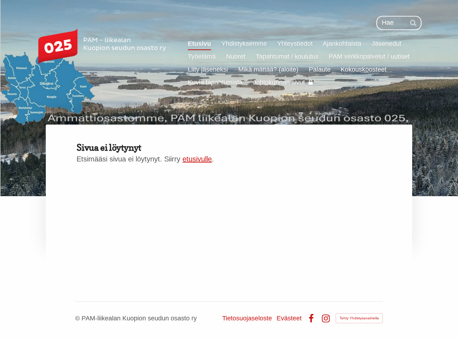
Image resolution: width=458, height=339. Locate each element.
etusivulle (197, 159)
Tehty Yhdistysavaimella (359, 318)
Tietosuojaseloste (247, 318)
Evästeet (289, 318)
